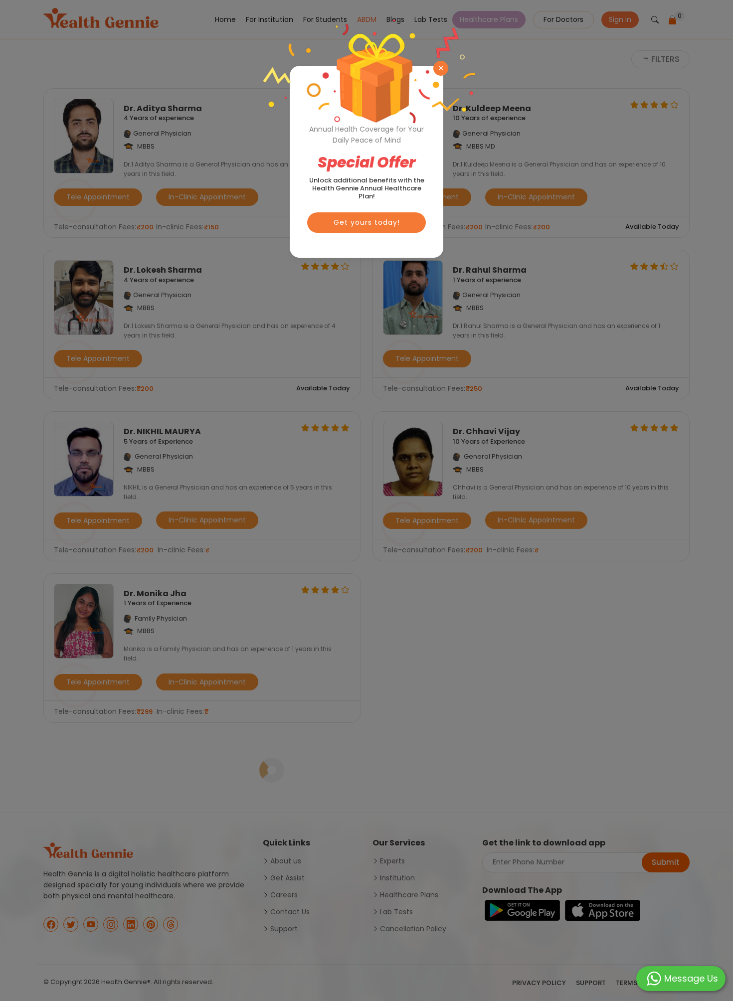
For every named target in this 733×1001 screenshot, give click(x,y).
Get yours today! (367, 222)
